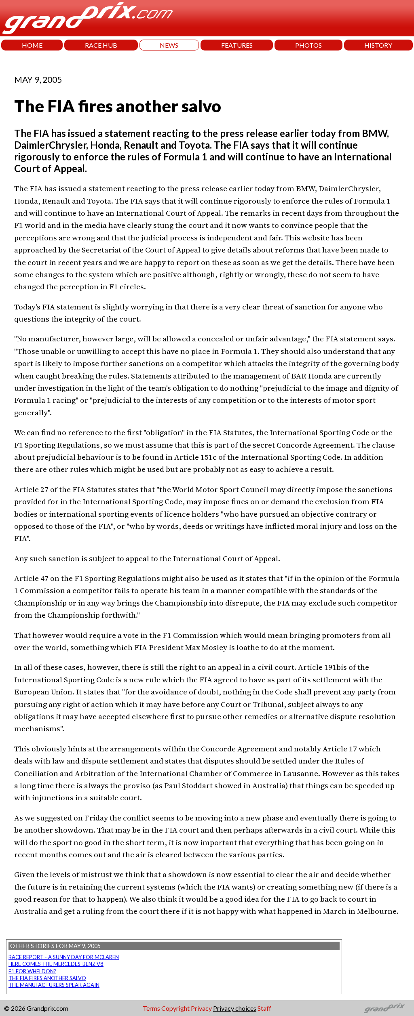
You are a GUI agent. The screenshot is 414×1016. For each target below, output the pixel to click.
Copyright (175, 1008)
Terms (151, 1008)
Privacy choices (234, 1008)
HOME (32, 45)
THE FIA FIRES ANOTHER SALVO (47, 978)
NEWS (169, 45)
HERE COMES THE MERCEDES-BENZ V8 (56, 964)
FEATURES (237, 45)
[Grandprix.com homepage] (384, 1008)
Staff (264, 1008)
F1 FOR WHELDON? (32, 971)
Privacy (201, 1008)
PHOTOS (308, 45)
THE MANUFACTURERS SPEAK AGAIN (53, 985)
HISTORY (378, 45)
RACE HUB (101, 45)
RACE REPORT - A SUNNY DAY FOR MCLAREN (63, 957)
